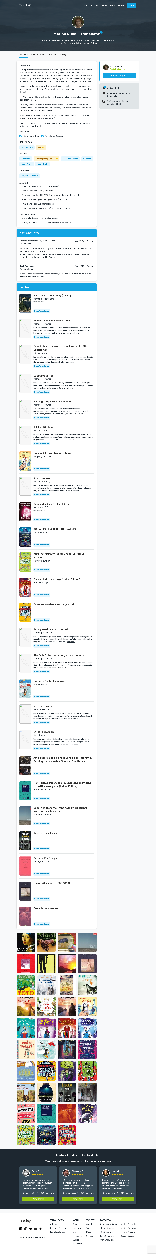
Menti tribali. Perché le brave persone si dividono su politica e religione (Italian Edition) (62, 784)
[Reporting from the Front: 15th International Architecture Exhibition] (25, 815)
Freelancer (77, 1236)
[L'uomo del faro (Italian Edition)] (25, 461)
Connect (88, 5)
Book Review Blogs (108, 1224)
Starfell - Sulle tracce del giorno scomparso (59, 655)
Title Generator (106, 1232)
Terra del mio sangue (45, 908)
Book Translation (31, 136)
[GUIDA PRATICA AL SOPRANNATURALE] (25, 537)
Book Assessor (27, 266)
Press (88, 1232)
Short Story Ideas (107, 1240)
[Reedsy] (25, 5)
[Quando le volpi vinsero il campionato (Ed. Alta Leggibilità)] (25, 354)
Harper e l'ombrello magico (49, 681)
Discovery (77, 1244)
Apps (104, 5)
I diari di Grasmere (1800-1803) (51, 883)
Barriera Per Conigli (45, 858)
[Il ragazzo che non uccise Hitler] (25, 328)
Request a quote (119, 76)
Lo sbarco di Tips (43, 375)
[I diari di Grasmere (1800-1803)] (25, 891)
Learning (77, 1228)
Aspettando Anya (43, 478)
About (121, 5)
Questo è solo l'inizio (45, 833)
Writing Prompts (128, 1232)
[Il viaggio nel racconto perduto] (25, 637)
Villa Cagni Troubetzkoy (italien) (52, 295)
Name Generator (106, 1236)
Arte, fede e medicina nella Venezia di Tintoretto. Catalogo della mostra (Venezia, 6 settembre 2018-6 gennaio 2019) (62, 759)
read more (75, 333)
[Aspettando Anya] (25, 486)
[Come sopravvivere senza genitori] (25, 612)
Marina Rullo (116, 66)
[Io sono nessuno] (25, 714)
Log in (132, 5)
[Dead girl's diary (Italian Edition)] (25, 511)
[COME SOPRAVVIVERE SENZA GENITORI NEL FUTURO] (25, 562)
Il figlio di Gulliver (43, 427)
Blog (97, 5)
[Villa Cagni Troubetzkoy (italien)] (25, 303)
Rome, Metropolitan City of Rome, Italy (119, 94)
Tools (112, 5)
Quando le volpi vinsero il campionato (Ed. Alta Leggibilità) (60, 348)
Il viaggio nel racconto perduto (51, 629)
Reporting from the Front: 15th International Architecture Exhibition (60, 810)
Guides (76, 1240)
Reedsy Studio (127, 1236)
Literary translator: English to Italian (37, 241)
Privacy (29, 1237)
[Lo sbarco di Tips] (25, 383)
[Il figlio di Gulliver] (25, 435)
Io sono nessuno (43, 706)
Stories (89, 1236)
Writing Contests (128, 1224)
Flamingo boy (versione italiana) (52, 401)
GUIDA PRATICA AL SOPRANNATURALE (56, 529)
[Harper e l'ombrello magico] (25, 688)
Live (74, 1232)
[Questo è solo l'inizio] (25, 840)
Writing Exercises (128, 1228)
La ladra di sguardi (44, 732)
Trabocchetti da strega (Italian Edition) (56, 579)
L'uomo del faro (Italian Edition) (52, 453)
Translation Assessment (56, 136)
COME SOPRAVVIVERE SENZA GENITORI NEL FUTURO (59, 556)
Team (88, 1228)
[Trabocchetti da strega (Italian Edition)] (25, 587)
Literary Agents (106, 1228)
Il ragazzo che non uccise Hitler (51, 320)
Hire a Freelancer (57, 1232)
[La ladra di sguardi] (25, 739)
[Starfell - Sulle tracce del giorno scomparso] (25, 663)
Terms (22, 1237)
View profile (38, 1199)
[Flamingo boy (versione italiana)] (25, 409)
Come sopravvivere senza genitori (53, 604)
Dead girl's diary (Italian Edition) (52, 504)
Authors (53, 1224)
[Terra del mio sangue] (25, 916)
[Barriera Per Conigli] (25, 866)
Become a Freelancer (59, 1228)
